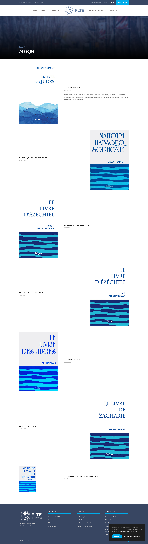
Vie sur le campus (53, 523)
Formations (55, 10)
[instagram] (113, 2)
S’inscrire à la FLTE (110, 517)
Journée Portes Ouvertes (84, 526)
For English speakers (95, 2)
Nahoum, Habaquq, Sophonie (33, 158)
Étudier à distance (82, 520)
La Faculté (44, 10)
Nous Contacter (53, 526)
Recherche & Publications (98, 10)
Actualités (113, 10)
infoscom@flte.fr (25, 533)
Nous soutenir (122, 2)
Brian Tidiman (38, 97)
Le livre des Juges (38, 95)
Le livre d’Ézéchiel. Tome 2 (32, 293)
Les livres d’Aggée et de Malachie (38, 480)
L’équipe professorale (55, 520)
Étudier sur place (82, 517)
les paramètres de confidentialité (129, 531)
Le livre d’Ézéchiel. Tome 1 (38, 228)
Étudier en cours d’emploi (84, 523)
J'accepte (116, 536)
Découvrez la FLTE (54, 517)
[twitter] (111, 2)
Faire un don (108, 520)
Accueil (35, 10)
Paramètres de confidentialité (132, 536)
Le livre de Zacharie (29, 426)
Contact (105, 2)
